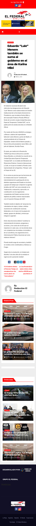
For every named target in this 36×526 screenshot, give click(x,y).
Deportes (16, 518)
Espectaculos (29, 518)
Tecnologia (12, 522)
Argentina (10, 42)
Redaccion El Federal (20, 74)
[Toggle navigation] (19, 31)
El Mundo (22, 518)
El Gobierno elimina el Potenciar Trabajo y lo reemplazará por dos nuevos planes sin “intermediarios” (11, 271)
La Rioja (7, 390)
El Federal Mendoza (21, 522)
